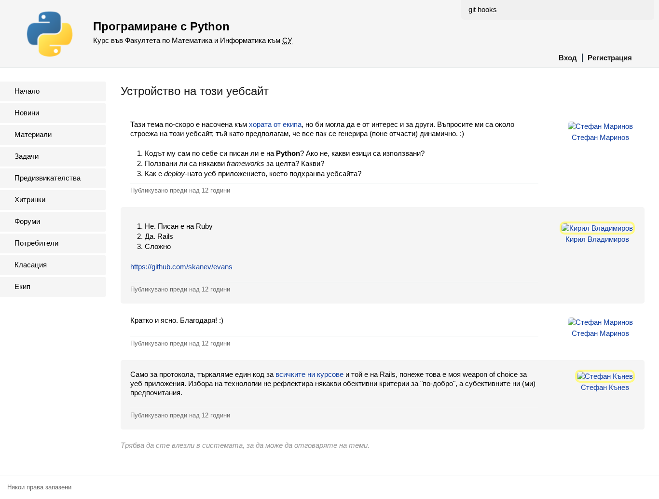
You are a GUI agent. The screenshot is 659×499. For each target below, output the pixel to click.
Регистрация (610, 58)
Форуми (27, 221)
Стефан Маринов (600, 137)
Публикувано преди (180, 190)
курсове (330, 374)
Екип (22, 286)
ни (311, 374)
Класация (30, 265)
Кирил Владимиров (597, 239)
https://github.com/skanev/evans (181, 267)
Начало (27, 91)
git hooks (482, 9)
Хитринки (29, 199)
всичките (290, 374)
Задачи (26, 156)
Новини (26, 113)
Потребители (36, 243)
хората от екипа (275, 124)
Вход (568, 58)
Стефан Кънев (605, 387)
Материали (33, 134)
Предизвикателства (47, 178)
